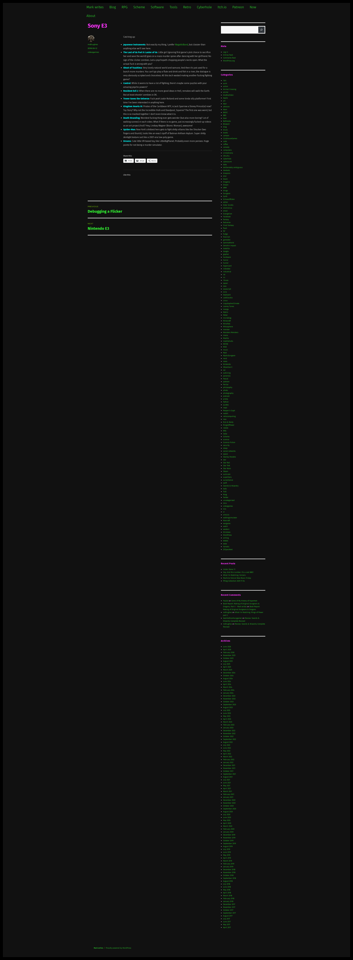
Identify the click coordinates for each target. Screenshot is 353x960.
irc (224, 277)
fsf (224, 231)
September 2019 (229, 843)
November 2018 (229, 872)
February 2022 (228, 759)
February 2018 (228, 898)
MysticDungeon (229, 356)
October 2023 (228, 702)
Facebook (227, 217)
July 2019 (226, 849)
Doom (225, 179)
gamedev (226, 240)
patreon (226, 382)
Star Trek (226, 465)
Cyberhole (204, 7)
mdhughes (93, 44)
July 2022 (226, 745)
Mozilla (226, 338)
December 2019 (229, 835)
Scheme (139, 7)
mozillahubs (228, 341)
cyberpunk (227, 162)
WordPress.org (229, 61)
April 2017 (227, 927)
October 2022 (228, 736)
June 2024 (227, 681)
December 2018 (229, 869)
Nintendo (227, 364)
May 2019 (226, 855)
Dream (225, 185)
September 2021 (229, 774)
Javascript (227, 289)
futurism (226, 237)
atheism (226, 107)
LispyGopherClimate (231, 303)
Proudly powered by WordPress (118, 948)
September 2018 (229, 878)
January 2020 (228, 832)
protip (225, 399)
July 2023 (226, 710)
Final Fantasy (228, 225)
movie (225, 335)
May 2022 (226, 751)
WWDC (225, 541)
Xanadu (226, 547)
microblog (227, 318)
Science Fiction (229, 442)
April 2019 (227, 858)
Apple (225, 98)
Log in (225, 52)
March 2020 (227, 826)
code (225, 141)
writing (226, 538)
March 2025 (227, 670)
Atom (225, 109)
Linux (225, 301)
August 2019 (228, 846)
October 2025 (228, 658)
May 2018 (226, 890)
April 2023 (227, 719)
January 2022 (228, 762)
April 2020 (227, 823)
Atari (225, 104)
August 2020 (228, 812)
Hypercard (227, 266)
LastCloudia (227, 298)
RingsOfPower (228, 425)
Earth (225, 196)
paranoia (226, 376)
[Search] (261, 30)
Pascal (225, 379)
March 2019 (227, 861)
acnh (225, 83)
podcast (226, 396)
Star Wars (227, 468)
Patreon (238, 7)
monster (226, 329)
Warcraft (226, 520)
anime (225, 92)
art (224, 101)
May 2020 (226, 820)
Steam (225, 471)
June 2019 (227, 852)
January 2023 (228, 728)
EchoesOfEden (229, 199)
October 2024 (228, 676)
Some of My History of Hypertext (244, 601)
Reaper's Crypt (229, 410)
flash (225, 228)
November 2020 (229, 803)
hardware (227, 257)
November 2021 (229, 768)
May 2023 (226, 716)
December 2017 (229, 904)
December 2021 (229, 765)
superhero (227, 477)
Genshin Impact (229, 246)
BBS (224, 115)
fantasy (226, 219)
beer (225, 118)
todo (225, 489)
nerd (225, 358)
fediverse (227, 222)
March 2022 (227, 757)
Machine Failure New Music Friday (237, 578)
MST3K (225, 344)
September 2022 (229, 739)
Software (157, 7)
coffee (225, 144)
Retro (187, 7)
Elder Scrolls (228, 205)
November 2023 (229, 699)
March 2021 (227, 791)
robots (225, 428)
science (226, 439)
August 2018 (228, 881)
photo (225, 390)
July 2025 (226, 664)
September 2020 (229, 809)
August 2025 (228, 661)
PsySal (225, 601)
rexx (224, 419)
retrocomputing (229, 416)
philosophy (227, 387)
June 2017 (227, 922)
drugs (225, 191)
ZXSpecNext (227, 549)
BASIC (225, 112)
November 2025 (229, 655)
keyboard (227, 295)
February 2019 (228, 864)
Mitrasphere (228, 327)
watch (225, 526)
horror (225, 260)
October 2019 (228, 841)
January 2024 (228, 693)
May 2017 (226, 924)
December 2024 (229, 673)
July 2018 (226, 884)
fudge (225, 234)
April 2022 (227, 754)
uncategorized (229, 500)
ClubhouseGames (230, 138)
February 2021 (228, 794)
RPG (125, 7)
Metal (225, 315)
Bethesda (227, 121)
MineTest (226, 324)
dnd (224, 176)
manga (226, 309)
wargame (226, 523)
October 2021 (228, 771)
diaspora (226, 173)
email (225, 211)
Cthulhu (226, 156)
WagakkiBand (181, 44)
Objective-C (227, 367)
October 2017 (228, 910)
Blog (112, 7)
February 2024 (228, 690)
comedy (226, 147)
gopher (226, 254)
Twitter (225, 497)
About (90, 16)
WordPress (227, 535)
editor (225, 202)
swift (225, 483)
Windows (226, 532)
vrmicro (226, 515)
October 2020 (228, 806)
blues (225, 130)
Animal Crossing (229, 89)
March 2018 (227, 896)
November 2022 (229, 733)
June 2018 (227, 887)
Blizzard (226, 124)
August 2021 (227, 777)
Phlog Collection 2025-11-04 (234, 581)
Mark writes (95, 7)
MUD (225, 347)
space (225, 454)
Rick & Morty (228, 422)
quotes (226, 405)
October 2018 (228, 875)
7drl (224, 81)
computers (227, 150)
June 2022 (227, 748)
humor (225, 263)
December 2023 (229, 696)
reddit (225, 413)
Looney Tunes (228, 306)
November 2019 (229, 838)
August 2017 (227, 916)
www (225, 544)
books (225, 133)
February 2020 (228, 829)
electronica (227, 208)
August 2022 (228, 742)
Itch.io (222, 7)
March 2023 (227, 722)
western (226, 529)
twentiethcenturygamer (232, 618)
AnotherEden (228, 95)
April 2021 (227, 788)
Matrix (225, 312)
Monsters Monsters (230, 332)
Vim (224, 509)
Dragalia (226, 182)
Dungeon (226, 193)
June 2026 (227, 647)
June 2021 (227, 783)
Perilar (225, 384)
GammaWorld (228, 243)
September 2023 (229, 704)
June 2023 (227, 713)
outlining (227, 373)
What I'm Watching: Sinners (234, 575)
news (225, 361)
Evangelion (227, 214)
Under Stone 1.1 (229, 569)
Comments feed (229, 58)
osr (224, 370)
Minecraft (227, 321)
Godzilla (226, 248)
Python (226, 402)
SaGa (225, 434)
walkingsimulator (230, 518)
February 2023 (228, 725)
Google (226, 251)
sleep (225, 448)
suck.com (226, 474)
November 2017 (229, 907)
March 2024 (227, 687)
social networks (229, 451)
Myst (225, 353)
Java (224, 286)
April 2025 (227, 667)
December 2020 (229, 800)
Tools (173, 7)
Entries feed (228, 55)
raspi (225, 408)
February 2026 (228, 652)
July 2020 (226, 814)
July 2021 (226, 780)
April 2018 (227, 893)
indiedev (226, 269)
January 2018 (228, 901)
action (225, 86)
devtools (226, 170)
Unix (225, 503)
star (224, 460)
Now (253, 7)
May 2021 (226, 786)
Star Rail (226, 463)
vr (224, 512)
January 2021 (228, 797)
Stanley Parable (229, 457)
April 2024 (227, 684)
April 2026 (227, 649)
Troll (225, 492)
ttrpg (225, 494)
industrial (227, 272)
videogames (93, 52)
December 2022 (229, 731)
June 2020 (227, 817)
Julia (225, 292)
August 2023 (228, 707)
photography (228, 393)
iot (224, 274)
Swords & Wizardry (230, 486)
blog (225, 127)
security (226, 445)
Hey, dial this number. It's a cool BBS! (238, 572)
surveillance (228, 480)
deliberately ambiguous (233, 167)
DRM (225, 188)
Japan (225, 283)
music (225, 350)
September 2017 (229, 913)
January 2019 (228, 867)
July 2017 (226, 919)
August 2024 (228, 678)
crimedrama (228, 153)
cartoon (226, 136)
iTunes (225, 280)
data (225, 164)
